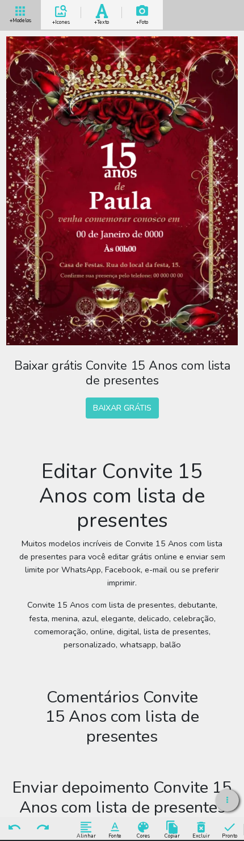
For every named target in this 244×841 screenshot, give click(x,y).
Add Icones (61, 20)
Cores (143, 835)
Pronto (229, 835)
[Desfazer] (14, 828)
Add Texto (101, 20)
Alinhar (86, 835)
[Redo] (43, 828)
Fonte (114, 835)
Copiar (172, 835)
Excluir (201, 835)
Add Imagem (142, 20)
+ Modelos (20, 19)
